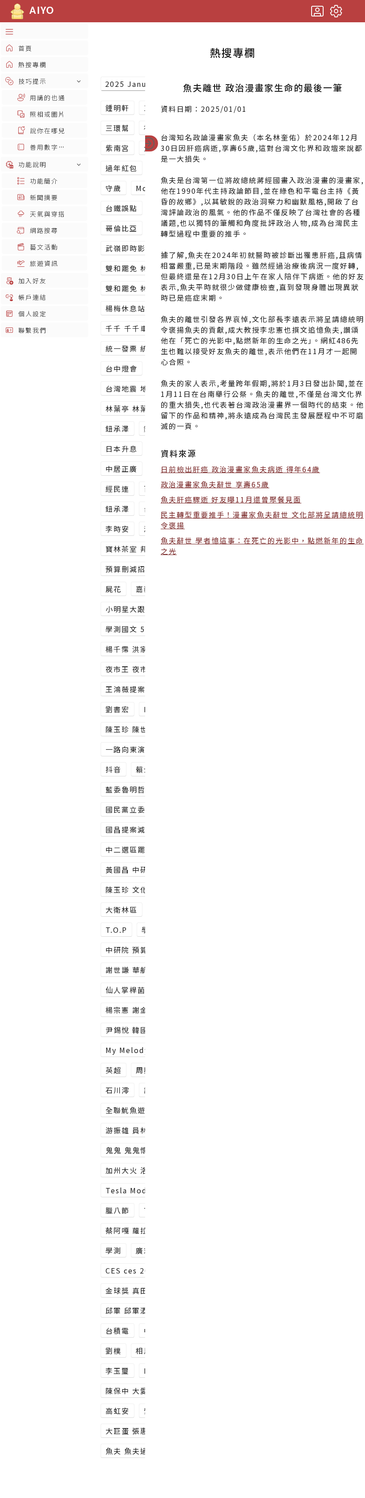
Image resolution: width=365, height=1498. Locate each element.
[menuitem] (44, 31)
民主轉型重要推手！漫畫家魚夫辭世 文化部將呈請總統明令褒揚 (262, 520)
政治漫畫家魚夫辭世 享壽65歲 (215, 484)
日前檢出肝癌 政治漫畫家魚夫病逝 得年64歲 (240, 469)
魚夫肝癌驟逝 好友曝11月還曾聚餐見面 (231, 499)
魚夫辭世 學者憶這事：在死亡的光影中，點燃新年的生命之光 (262, 545)
